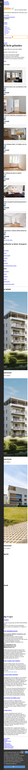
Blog (5, 34)
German (5, 23)
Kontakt (5, 739)
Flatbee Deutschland (8, 747)
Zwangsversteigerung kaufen (7, 284)
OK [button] (13, 766)
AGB (5, 742)
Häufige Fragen (7, 741)
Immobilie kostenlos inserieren (8, 17)
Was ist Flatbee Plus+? (6, 710)
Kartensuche (6, 30)
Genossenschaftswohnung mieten (8, 265)
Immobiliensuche (7, 27)
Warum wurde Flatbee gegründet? (9, 674)
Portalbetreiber (7, 743)
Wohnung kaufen (5, 271)
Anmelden (6, 1)
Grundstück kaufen (5, 281)
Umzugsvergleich (7, 31)
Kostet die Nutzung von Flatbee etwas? (10, 697)
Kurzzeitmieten (4, 263)
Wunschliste (6, 3)
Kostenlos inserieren (7, 29)
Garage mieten (4, 258)
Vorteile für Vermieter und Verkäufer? (10, 660)
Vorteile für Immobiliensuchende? (9, 631)
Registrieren (6, 4)
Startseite (5, 26)
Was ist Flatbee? (5, 620)
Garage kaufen (4, 276)
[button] (22, 752)
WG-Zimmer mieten (5, 255)
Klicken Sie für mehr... (7, 240)
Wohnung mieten (5, 250)
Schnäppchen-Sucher (9, 746)
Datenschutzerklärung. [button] (11, 763)
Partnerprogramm (8, 745)
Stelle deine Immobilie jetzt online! (9, 671)
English (5, 22)
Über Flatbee (6, 33)
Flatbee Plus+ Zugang (8, 37)
